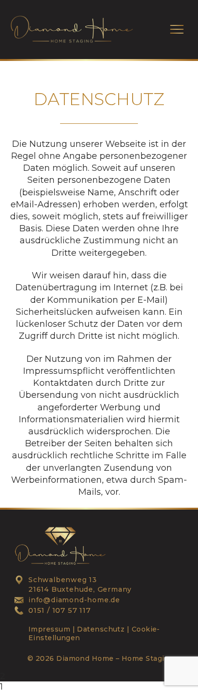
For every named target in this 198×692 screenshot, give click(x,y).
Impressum (49, 629)
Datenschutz (99, 629)
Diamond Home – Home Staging (114, 658)
